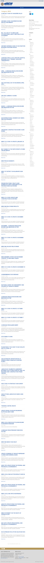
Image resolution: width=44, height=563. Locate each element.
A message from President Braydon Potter (12, 430)
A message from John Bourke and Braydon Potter (11, 297)
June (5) (31, 141)
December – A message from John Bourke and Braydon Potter (11, 226)
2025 (29, 54)
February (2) (32, 101)
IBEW (30, 34)
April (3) (31, 138)
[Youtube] (3, 1)
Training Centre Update (8, 406)
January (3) (31, 42)
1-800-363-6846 (20, 557)
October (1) (32, 110)
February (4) (32, 89)
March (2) (31, 45)
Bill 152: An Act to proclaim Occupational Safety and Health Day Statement (12, 34)
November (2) (32, 65)
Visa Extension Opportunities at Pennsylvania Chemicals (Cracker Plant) (11, 360)
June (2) (31, 107)
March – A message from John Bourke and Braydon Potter (12, 106)
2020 (29, 113)
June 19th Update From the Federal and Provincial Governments (13, 466)
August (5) (31, 82)
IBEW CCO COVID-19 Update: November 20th (12, 238)
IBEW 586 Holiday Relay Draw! (10, 246)
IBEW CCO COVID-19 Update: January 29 (12, 141)
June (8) (31, 122)
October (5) (32, 146)
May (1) (31, 71)
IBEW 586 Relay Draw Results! (10, 206)
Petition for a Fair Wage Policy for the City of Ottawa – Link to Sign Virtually (35, 25)
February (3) (32, 43)
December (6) (32, 148)
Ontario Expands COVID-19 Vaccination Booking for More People (13, 46)
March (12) (31, 117)
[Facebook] (1, 549)
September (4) (32, 74)
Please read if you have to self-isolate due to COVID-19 (13, 347)
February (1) (32, 57)
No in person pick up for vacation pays (13, 532)
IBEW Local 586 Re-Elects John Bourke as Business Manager (12, 423)
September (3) (32, 62)
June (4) (31, 49)
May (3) (31, 157)
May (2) (31, 48)
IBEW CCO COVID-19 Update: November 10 (13, 267)
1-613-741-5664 (21, 556)
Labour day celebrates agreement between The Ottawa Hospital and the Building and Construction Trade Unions (13, 371)
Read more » (3, 29)
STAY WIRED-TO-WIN (6, 336)
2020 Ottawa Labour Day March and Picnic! (12, 394)
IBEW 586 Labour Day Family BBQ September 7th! (34, 29)
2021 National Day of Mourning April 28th (12, 83)
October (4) (32, 64)
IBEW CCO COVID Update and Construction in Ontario (9, 198)
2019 (29, 132)
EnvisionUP (41, 561)
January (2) (31, 151)
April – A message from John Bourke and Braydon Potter (12, 71)
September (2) (32, 83)
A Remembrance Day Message (9, 274)
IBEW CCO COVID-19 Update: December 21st (12, 217)
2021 (29, 98)
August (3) (31, 52)
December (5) (32, 130)
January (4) (31, 88)
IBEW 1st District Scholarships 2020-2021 (12, 172)
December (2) (32, 111)
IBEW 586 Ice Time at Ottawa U (34, 21)
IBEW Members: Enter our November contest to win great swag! (12, 257)
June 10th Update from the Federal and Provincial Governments (13, 485)
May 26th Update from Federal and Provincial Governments (12, 523)
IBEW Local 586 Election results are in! (13, 474)
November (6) (32, 129)
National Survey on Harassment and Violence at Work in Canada (12, 285)
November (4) (32, 165)
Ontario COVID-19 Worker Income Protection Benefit (11, 21)
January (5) (31, 100)
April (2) (31, 46)
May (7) (31, 120)
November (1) (32, 77)
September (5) (32, 108)
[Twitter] (2, 549)
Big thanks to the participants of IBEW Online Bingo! (13, 149)
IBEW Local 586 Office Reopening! (11, 493)
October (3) (32, 76)
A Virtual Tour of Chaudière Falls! (11, 13)
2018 (29, 150)
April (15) (31, 119)
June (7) (31, 158)
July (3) (31, 123)
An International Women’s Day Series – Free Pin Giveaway (13, 118)
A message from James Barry (9, 325)
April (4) (31, 104)
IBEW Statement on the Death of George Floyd (11, 513)
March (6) (31, 136)
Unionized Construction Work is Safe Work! (12, 130)
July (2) (31, 94)
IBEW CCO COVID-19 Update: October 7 (12, 317)
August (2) (31, 73)
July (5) (31, 160)
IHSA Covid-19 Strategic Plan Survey (12, 383)
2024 (29, 67)
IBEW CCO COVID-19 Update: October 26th (12, 309)
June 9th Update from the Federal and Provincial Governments (13, 504)
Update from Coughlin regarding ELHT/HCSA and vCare (11, 411)
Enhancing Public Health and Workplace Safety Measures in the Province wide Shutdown (11, 184)
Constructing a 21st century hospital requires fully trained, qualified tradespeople (13, 59)
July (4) (31, 142)
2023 (29, 80)
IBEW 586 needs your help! (9, 442)
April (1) (31, 155)
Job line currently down (9, 95)
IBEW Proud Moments (7, 161)
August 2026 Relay (32, 23)
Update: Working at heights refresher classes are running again (12, 454)
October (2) (32, 85)
